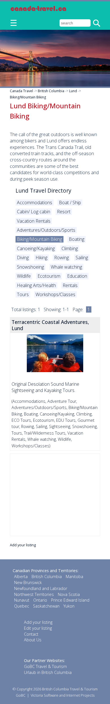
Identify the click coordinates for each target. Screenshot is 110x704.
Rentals (70, 285)
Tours (23, 294)
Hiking (41, 257)
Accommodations (34, 202)
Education (77, 276)
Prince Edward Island (70, 600)
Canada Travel (21, 90)
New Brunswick (28, 582)
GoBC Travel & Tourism (45, 666)
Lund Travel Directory (43, 190)
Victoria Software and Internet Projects (62, 695)
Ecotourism (49, 276)
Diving (23, 257)
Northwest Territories (34, 594)
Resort (64, 211)
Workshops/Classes (55, 294)
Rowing (61, 257)
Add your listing (23, 544)
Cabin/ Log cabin (33, 211)
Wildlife (24, 276)
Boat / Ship (70, 202)
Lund (73, 90)
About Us (32, 639)
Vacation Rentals (33, 221)
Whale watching (66, 267)
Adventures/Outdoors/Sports (46, 230)
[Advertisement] (55, 495)
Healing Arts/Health (36, 285)
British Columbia (51, 90)
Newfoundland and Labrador (40, 588)
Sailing (82, 257)
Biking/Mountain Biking (28, 97)
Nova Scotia (69, 594)
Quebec (21, 606)
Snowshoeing (30, 267)
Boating (76, 239)
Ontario (40, 600)
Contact (31, 634)
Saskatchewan (46, 606)
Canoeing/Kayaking (36, 248)
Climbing (69, 248)
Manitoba (74, 576)
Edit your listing (38, 628)
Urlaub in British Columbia (48, 672)
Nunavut (21, 600)
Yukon (68, 606)
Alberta (21, 576)
